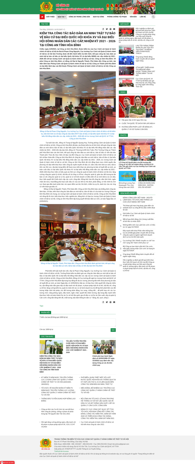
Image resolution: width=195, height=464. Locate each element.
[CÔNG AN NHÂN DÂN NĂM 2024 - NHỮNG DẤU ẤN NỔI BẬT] (146, 176)
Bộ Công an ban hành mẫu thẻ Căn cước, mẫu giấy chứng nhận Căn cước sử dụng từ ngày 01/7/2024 (139, 249)
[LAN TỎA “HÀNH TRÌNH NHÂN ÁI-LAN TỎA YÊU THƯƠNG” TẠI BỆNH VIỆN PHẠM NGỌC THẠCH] (126, 49)
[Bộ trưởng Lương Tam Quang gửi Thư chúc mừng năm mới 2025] (127, 176)
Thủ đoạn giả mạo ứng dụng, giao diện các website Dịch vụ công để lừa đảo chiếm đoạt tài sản (139, 208)
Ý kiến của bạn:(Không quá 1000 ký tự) (54, 317)
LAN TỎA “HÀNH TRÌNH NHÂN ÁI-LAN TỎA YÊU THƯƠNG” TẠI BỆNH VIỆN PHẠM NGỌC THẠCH (145, 49)
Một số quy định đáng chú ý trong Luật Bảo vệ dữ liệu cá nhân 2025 (138, 220)
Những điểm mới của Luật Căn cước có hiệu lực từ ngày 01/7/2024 (139, 226)
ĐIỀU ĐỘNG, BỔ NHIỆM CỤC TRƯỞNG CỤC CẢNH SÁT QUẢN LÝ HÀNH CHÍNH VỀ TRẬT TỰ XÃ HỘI (98, 390)
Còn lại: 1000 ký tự (46, 329)
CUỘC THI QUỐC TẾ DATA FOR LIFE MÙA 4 (138, 123)
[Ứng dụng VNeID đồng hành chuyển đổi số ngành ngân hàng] (126, 60)
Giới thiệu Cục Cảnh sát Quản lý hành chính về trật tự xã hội (139, 214)
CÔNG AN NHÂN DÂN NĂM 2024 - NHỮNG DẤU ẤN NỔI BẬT (146, 185)
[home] (46, 7)
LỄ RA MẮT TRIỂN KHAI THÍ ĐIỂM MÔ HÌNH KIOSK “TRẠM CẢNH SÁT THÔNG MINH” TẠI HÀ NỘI (145, 71)
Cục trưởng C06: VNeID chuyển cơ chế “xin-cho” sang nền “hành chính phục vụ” (139, 242)
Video (122, 92)
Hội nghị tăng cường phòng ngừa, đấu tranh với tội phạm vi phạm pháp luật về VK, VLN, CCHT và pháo (58, 424)
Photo (123, 135)
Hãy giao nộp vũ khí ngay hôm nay (134, 120)
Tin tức (44, 24)
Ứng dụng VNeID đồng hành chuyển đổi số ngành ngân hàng (145, 59)
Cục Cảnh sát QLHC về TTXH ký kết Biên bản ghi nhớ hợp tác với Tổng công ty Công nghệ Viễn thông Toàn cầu (145, 82)
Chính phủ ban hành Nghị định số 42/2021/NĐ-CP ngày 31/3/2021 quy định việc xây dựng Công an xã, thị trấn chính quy (103, 360)
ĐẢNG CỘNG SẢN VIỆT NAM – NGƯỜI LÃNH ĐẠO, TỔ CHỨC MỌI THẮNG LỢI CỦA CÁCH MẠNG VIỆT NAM (138, 200)
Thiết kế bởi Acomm (61, 451)
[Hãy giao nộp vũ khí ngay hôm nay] (137, 107)
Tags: (41, 306)
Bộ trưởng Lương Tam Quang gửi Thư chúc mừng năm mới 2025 (127, 185)
